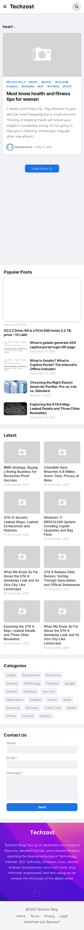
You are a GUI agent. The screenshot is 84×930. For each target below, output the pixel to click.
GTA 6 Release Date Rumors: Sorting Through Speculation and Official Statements (62, 578)
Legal (64, 916)
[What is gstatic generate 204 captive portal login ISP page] (15, 347)
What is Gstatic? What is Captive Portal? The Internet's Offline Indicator (53, 364)
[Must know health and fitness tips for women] (42, 55)
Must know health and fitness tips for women (38, 96)
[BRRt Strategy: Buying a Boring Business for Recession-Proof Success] (22, 452)
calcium (62, 82)
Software (32, 708)
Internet (11, 691)
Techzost (22, 6)
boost (47, 82)
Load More (40, 168)
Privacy (49, 916)
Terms (34, 916)
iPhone (11, 716)
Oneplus (45, 716)
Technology (32, 683)
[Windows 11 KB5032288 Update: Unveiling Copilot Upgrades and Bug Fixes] (62, 502)
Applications (15, 699)
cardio (13, 86)
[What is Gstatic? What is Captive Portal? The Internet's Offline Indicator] (15, 365)
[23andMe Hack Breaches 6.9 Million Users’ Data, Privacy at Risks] (62, 452)
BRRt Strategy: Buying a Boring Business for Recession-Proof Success (21, 473)
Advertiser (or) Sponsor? (42, 922)
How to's (49, 691)
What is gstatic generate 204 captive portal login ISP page (53, 345)
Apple (67, 699)
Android (12, 683)
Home (21, 916)
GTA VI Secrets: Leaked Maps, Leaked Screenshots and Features (21, 523)
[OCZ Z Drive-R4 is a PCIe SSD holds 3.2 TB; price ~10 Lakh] (42, 299)
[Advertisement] (42, 219)
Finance (27, 716)
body (34, 82)
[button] (6, 6)
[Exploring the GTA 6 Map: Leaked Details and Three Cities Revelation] (15, 408)
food (67, 86)
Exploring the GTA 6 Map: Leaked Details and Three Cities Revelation (55, 408)
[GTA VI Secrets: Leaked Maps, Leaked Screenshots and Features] (22, 502)
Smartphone (30, 675)
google (70, 683)
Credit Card (53, 708)
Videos (11, 675)
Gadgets (36, 699)
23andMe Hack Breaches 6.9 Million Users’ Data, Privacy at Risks (61, 473)
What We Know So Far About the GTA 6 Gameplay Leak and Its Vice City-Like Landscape (21, 580)
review (52, 699)
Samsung (12, 708)
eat (41, 86)
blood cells (16, 82)
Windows (29, 691)
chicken (28, 86)
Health (71, 708)
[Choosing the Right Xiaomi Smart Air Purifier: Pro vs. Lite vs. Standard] (15, 386)
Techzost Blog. (48, 909)
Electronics (53, 675)
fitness (54, 86)
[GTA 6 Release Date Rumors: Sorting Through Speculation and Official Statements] (62, 557)
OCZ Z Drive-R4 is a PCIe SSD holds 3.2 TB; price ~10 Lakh (38, 332)
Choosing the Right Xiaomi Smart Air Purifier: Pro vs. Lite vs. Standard (53, 386)
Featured (52, 683)
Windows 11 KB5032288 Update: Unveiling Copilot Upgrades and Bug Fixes (60, 525)
